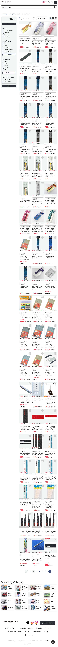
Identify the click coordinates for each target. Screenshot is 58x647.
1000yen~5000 (8, 81)
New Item (6, 37)
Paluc (5, 45)
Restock (6, 32)
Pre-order (7, 34)
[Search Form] (52, 2)
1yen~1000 (7, 79)
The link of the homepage (36, 640)
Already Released (8, 30)
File (5, 69)
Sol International (8, 49)
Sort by (33, 18)
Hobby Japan (7, 51)
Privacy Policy (12, 640)
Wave (5, 43)
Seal (5, 63)
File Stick (6, 61)
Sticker (6, 65)
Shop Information (22, 640)
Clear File (6, 67)
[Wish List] (46, 2)
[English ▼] (43, 2)
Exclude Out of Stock (25, 18)
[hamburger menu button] (55, 2)
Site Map (47, 640)
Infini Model (7, 47)
